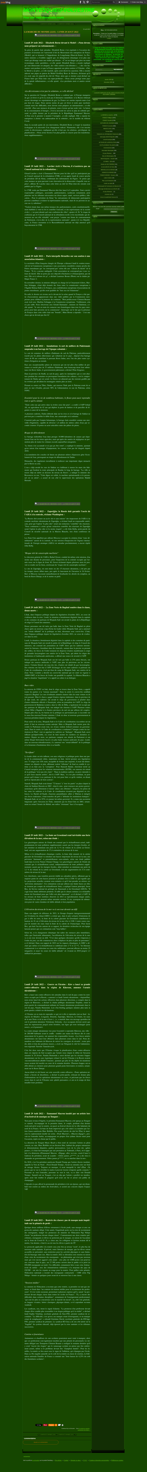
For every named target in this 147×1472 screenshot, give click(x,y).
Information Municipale (107, 150)
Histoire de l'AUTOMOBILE (108, 164)
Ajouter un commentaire (41, 1442)
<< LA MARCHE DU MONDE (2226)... (47, 24)
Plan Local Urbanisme (108, 180)
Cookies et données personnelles (99, 1460)
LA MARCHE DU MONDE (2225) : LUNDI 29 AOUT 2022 (51, 32)
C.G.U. (85, 1460)
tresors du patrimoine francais (108, 197)
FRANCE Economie (107, 126)
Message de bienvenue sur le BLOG (108, 189)
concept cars (108, 194)
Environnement (107, 147)
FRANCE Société (107, 120)
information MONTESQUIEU (107, 136)
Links (109, 104)
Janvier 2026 (108, 79)
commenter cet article (83, 1430)
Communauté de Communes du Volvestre (108, 186)
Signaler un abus (76, 1460)
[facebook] (80, 2)
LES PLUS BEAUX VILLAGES (107, 145)
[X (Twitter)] (84, 2)
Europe (107, 131)
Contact (109, 38)
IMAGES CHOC (107, 128)
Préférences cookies (117, 1460)
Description (96, 33)
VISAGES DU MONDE (108, 172)
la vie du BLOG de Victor (107, 167)
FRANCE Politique (107, 117)
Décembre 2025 (108, 82)
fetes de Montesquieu (107, 156)
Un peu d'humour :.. (108, 153)
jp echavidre (35, 1460)
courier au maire (108, 183)
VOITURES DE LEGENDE (107, 123)
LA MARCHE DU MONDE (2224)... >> (67, 24)
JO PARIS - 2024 (107, 161)
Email (97, 208)
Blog (102, 30)
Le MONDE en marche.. (84, 1428)
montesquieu (27, 1456)
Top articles (58, 1460)
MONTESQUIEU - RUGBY (108, 158)
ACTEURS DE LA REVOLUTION (107, 142)
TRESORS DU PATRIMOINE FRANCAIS (107, 134)
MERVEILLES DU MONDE (108, 169)
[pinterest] (87, 2)
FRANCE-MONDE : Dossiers (107, 175)
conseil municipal (107, 139)
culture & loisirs (108, 177)
